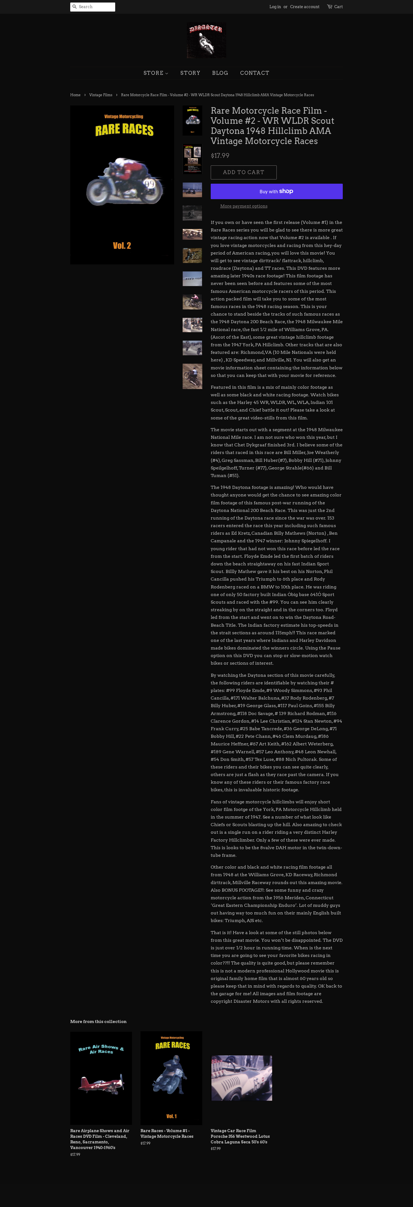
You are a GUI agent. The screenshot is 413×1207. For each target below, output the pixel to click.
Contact (255, 73)
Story (190, 73)
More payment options (243, 206)
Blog (220, 73)
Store (154, 73)
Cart (338, 7)
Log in (275, 7)
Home (75, 95)
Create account (304, 7)
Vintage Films (100, 95)
